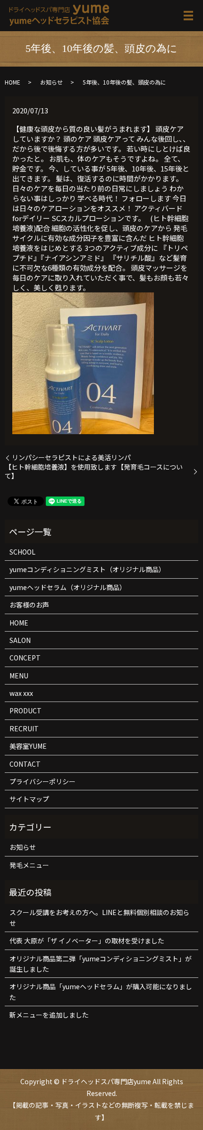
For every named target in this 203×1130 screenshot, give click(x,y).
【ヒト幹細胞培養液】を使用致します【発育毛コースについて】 (94, 471)
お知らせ (51, 82)
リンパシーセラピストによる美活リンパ (71, 457)
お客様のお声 (29, 604)
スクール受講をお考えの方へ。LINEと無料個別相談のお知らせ (99, 917)
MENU (18, 675)
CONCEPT (25, 657)
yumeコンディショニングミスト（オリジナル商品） (87, 569)
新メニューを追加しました (49, 1014)
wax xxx (21, 693)
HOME (12, 82)
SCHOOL (22, 551)
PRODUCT (25, 710)
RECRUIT (24, 728)
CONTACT (25, 764)
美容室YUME (28, 746)
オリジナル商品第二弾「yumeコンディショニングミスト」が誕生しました (100, 964)
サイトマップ (29, 799)
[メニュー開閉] (188, 15)
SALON (20, 640)
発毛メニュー (29, 865)
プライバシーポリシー (42, 781)
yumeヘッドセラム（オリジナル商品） (67, 587)
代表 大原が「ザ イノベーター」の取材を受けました (86, 940)
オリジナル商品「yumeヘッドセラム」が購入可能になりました (100, 992)
